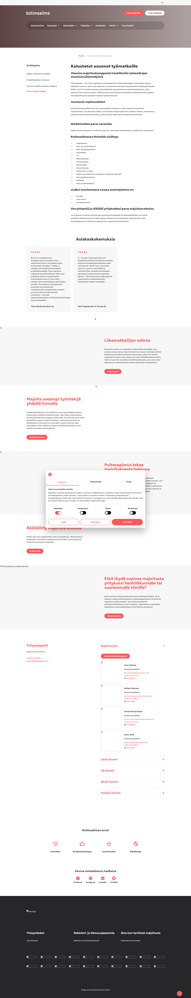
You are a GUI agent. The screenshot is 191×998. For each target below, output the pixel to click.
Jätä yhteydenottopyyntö (115, 656)
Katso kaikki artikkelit (36, 91)
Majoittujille (68, 25)
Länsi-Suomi (132, 759)
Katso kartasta (114, 616)
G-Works (106, 990)
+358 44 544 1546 (131, 722)
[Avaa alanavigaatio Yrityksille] (91, 25)
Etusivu (81, 56)
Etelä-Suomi (132, 646)
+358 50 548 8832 (131, 745)
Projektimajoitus (36, 437)
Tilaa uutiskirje (155, 13)
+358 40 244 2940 (131, 676)
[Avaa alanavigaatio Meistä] (117, 25)
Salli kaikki (127, 522)
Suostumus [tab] (62, 482)
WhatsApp (131, 678)
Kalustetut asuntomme (130, 940)
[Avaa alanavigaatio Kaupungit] (59, 25)
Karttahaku (101, 25)
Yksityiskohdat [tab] (95, 482)
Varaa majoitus (134, 13)
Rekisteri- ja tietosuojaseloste (86, 940)
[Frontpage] (43, 913)
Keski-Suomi (132, 782)
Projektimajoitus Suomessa (38, 80)
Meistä (112, 25)
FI (162, 3)
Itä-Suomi (132, 771)
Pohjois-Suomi (132, 793)
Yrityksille (85, 25)
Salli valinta (95, 522)
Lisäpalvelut (34, 551)
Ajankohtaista (37, 25)
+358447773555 (34, 658)
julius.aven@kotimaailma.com (136, 742)
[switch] (83, 513)
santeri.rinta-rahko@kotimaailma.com (139, 719)
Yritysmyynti (112, 371)
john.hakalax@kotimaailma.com (136, 673)
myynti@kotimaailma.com (37, 661)
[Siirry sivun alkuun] (179, 993)
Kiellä (63, 522)
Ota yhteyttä (127, 25)
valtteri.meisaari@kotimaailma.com (138, 696)
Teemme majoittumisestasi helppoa (42, 86)
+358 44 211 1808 (130, 699)
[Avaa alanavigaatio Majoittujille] (76, 25)
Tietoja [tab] (128, 482)
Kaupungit (52, 25)
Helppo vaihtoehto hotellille (38, 74)
